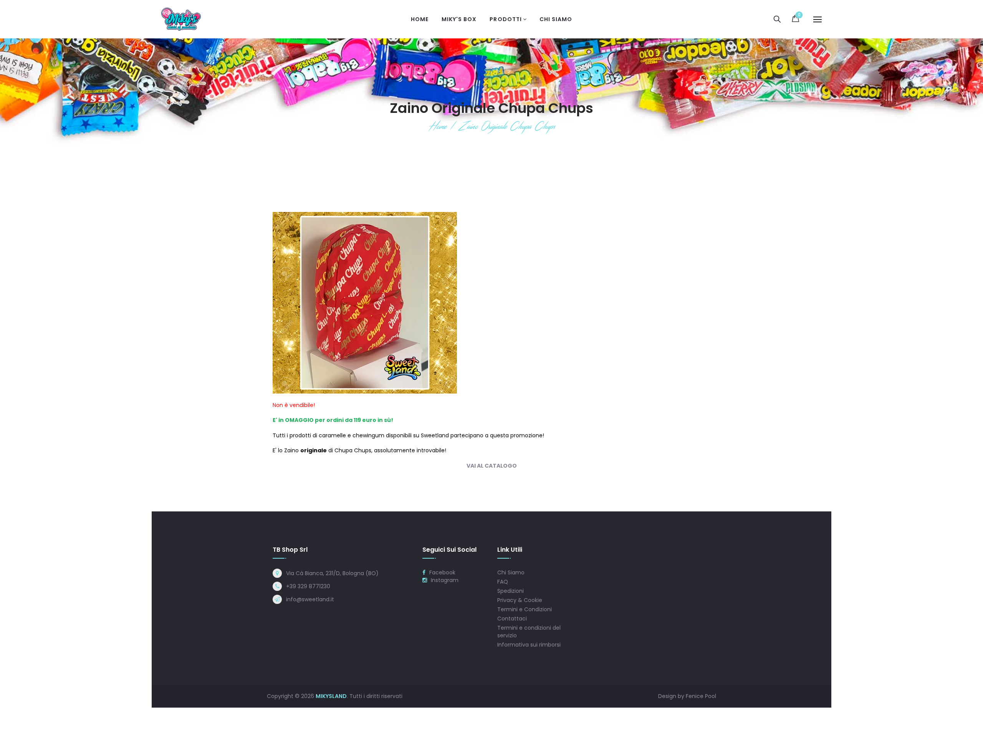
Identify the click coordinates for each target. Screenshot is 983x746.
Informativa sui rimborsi (529, 644)
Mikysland (331, 696)
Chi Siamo (511, 572)
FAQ (502, 582)
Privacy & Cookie (519, 600)
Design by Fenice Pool (687, 696)
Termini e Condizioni (524, 609)
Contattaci (512, 618)
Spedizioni (510, 591)
